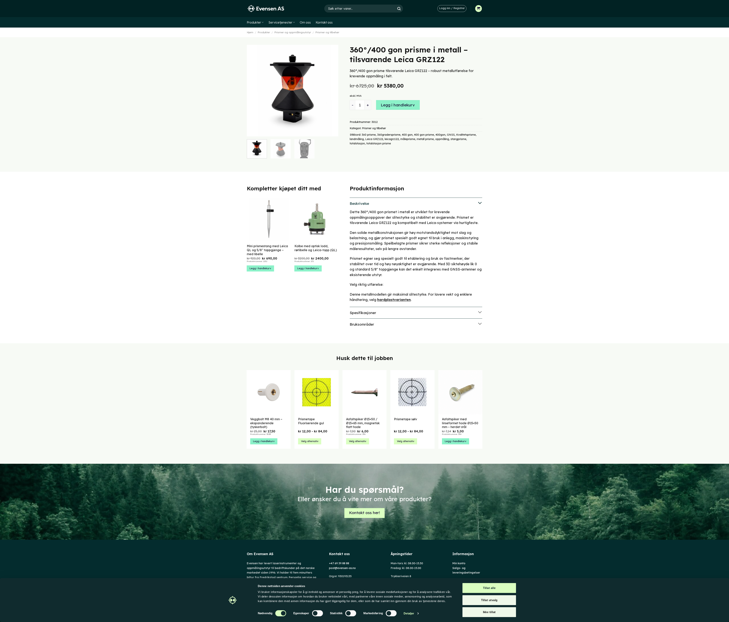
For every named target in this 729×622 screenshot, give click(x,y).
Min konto (458, 563)
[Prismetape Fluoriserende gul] (316, 392)
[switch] (317, 613)
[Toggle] (416, 203)
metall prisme (425, 139)
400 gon (407, 134)
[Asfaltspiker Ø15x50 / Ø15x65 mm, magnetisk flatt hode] (364, 392)
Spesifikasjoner (363, 312)
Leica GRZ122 (374, 139)
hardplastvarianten (394, 300)
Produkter (254, 22)
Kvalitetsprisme (466, 134)
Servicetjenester (280, 22)
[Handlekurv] (478, 8)
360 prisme (369, 134)
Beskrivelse (359, 203)
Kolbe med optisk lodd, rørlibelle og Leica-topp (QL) (315, 248)
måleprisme (407, 139)
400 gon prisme (424, 134)
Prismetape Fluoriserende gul (311, 421)
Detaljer (409, 613)
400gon (440, 134)
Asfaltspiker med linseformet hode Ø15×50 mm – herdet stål (460, 423)
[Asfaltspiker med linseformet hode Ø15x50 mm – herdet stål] (460, 392)
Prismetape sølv (405, 419)
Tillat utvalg (489, 600)
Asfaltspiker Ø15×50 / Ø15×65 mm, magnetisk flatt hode (363, 423)
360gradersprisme (388, 134)
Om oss (305, 22)
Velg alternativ (309, 441)
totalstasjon (357, 143)
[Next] (331, 91)
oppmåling (442, 139)
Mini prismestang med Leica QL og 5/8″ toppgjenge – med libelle (267, 250)
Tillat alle (489, 588)
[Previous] (253, 91)
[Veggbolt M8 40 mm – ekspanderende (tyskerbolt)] (269, 392)
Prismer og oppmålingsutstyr (292, 32)
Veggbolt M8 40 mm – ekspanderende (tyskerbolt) (266, 423)
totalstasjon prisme (378, 143)
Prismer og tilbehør (327, 32)
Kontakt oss (324, 22)
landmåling (357, 139)
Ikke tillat (489, 612)
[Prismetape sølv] (412, 392)
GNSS (451, 134)
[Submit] (399, 8)
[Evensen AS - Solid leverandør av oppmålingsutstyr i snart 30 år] (266, 9)
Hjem (250, 32)
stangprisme (458, 139)
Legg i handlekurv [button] (260, 268)
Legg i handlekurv (398, 105)
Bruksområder (362, 324)
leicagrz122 (392, 139)
